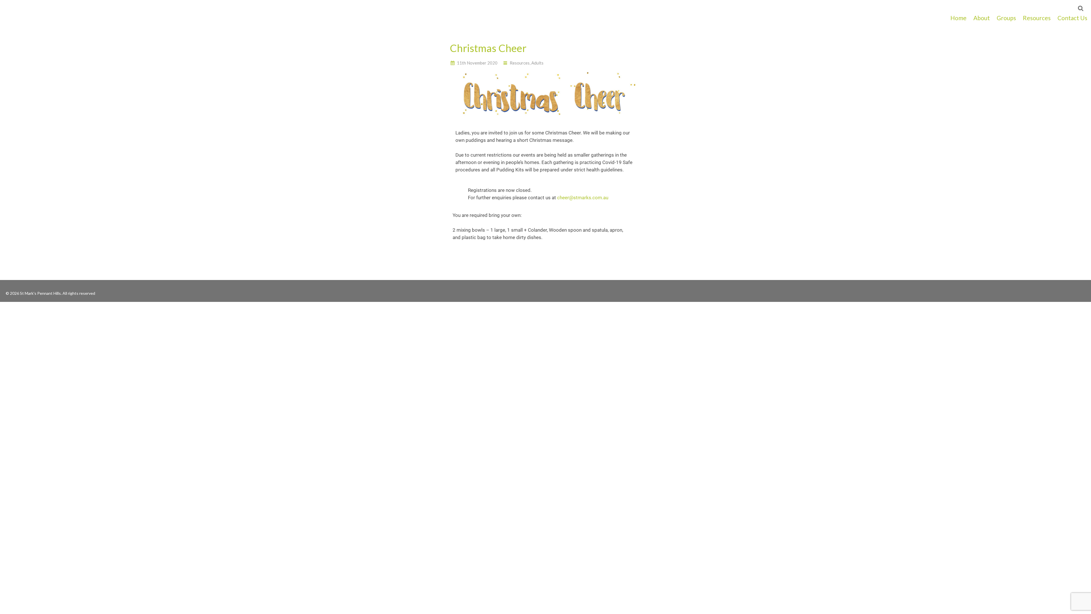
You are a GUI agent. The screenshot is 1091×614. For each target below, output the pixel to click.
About (981, 17)
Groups (1006, 17)
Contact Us (1072, 17)
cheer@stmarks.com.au (582, 197)
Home (958, 17)
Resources (1037, 17)
